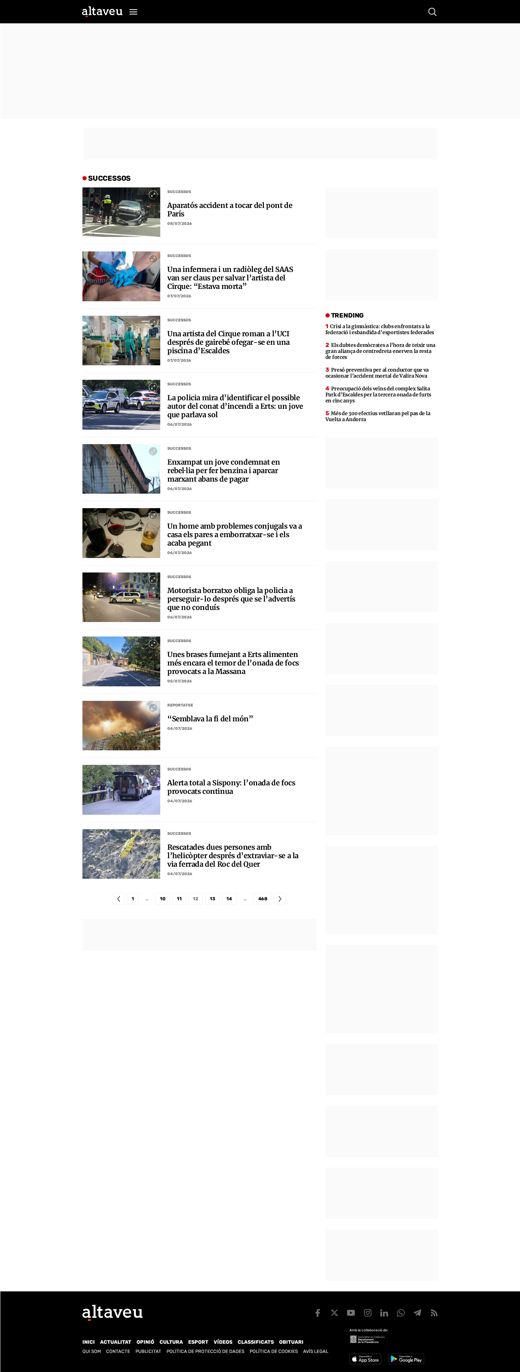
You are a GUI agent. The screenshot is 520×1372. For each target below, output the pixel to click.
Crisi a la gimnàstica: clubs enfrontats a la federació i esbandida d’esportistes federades (379, 329)
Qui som (91, 1351)
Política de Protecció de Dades (205, 1351)
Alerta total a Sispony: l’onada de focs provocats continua (231, 787)
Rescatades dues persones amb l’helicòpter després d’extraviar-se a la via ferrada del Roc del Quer (233, 855)
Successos (179, 192)
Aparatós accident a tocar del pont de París (229, 209)
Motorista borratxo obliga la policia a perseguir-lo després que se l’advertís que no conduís (231, 599)
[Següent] (280, 899)
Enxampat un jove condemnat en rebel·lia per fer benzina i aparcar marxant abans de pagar (223, 470)
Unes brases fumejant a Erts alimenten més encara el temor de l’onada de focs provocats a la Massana (233, 663)
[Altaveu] (102, 11)
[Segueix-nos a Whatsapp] (401, 1313)
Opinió (145, 1342)
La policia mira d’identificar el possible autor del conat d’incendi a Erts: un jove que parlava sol (235, 406)
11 (179, 898)
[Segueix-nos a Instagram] (367, 1313)
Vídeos (223, 1342)
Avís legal (315, 1351)
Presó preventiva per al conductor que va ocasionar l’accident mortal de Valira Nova (377, 373)
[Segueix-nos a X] (334, 1313)
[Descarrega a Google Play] (406, 1359)
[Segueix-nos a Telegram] (417, 1313)
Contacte (118, 1351)
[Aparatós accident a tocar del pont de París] (121, 212)
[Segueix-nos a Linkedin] (384, 1313)
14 (229, 898)
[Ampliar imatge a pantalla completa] (153, 194)
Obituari (291, 1342)
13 (212, 898)
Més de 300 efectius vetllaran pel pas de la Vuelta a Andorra (378, 416)
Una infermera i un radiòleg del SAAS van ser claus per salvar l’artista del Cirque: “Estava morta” (230, 278)
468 (262, 898)
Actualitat (115, 1342)
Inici (88, 1342)
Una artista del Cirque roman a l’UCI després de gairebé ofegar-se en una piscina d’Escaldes (228, 342)
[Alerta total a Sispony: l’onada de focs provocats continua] (121, 789)
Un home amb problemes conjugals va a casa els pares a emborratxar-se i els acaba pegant (234, 534)
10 (162, 898)
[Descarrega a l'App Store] (365, 1359)
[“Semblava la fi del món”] (121, 725)
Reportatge (180, 705)
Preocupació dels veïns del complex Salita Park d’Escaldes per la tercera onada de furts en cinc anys (378, 394)
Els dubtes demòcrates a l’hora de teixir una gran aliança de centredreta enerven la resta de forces (380, 351)
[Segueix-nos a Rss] (434, 1313)
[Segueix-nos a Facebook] (318, 1313)
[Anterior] (119, 899)
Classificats (256, 1342)
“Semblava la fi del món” (210, 719)
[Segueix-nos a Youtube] (351, 1313)
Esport (198, 1342)
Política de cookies (274, 1351)
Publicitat (148, 1351)
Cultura (171, 1342)
